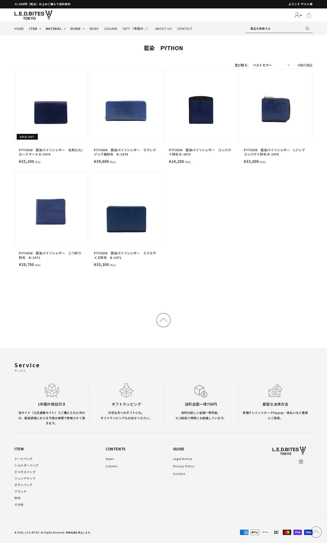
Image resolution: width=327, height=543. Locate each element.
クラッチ (20, 491)
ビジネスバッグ (25, 472)
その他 (19, 504)
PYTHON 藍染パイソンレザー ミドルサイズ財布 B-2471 (125, 255)
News (110, 459)
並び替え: (241, 65)
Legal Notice (182, 459)
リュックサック (25, 478)
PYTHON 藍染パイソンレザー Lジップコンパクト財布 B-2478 (274, 152)
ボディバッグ (23, 485)
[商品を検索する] (307, 28)
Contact (179, 474)
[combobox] (279, 28)
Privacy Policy (183, 466)
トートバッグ (23, 459)
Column (112, 466)
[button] (34, 28)
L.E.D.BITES (32, 532)
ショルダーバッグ (26, 465)
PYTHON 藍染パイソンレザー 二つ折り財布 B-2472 (50, 255)
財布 (17, 498)
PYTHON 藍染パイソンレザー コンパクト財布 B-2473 (200, 152)
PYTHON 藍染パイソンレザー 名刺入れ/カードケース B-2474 (51, 152)
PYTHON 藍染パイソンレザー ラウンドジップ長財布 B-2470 (125, 152)
